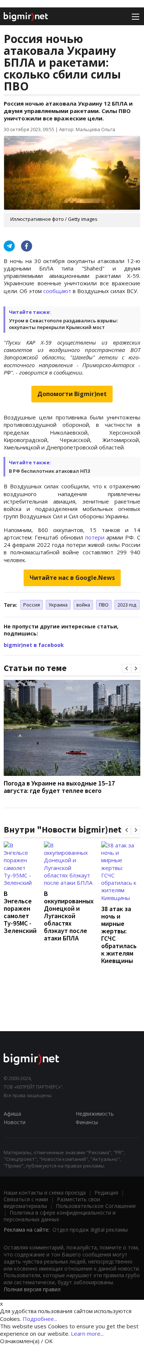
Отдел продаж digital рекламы (90, 1229)
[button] (126, 668)
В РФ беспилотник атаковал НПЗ (49, 471)
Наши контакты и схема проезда (45, 1192)
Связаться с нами (26, 1199)
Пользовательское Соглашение (96, 1205)
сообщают (57, 291)
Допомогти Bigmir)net (72, 394)
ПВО (104, 604)
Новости (14, 1122)
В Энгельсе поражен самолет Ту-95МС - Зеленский (20, 912)
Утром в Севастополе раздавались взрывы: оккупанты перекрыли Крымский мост (63, 324)
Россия (31, 604)
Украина (58, 604)
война (83, 604)
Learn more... (87, 1333)
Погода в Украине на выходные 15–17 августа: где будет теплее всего (59, 787)
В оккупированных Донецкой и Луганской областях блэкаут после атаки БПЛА (69, 915)
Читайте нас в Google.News (72, 578)
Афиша (12, 1113)
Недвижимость (95, 1113)
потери (94, 537)
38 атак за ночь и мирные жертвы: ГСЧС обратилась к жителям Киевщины (119, 934)
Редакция (106, 1192)
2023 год (127, 604)
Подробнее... (40, 1318)
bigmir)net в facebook (34, 644)
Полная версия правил (32, 1289)
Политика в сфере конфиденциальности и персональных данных (60, 1216)
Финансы (87, 1122)
